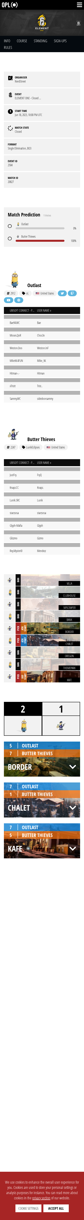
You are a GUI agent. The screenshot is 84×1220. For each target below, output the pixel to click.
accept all (56, 1208)
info (7, 40)
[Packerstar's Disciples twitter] (62, 293)
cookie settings (28, 1208)
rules (8, 47)
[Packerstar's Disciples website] (18, 300)
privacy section (41, 1198)
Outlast (34, 285)
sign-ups (60, 40)
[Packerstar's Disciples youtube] (8, 300)
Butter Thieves (41, 439)
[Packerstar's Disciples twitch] (72, 293)
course (22, 40)
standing (40, 40)
